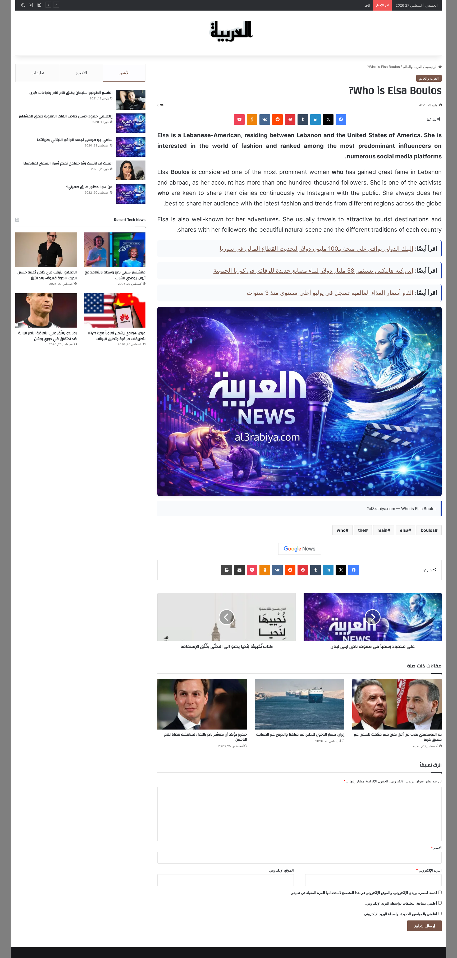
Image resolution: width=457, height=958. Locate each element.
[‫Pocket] (239, 119)
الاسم (436, 848)
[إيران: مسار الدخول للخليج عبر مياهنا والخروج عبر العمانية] (299, 704)
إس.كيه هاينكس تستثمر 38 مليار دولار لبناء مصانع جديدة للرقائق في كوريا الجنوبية (313, 270)
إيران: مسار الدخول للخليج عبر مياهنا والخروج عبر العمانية (300, 734)
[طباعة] (226, 570)
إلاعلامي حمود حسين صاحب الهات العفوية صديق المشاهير (65, 116)
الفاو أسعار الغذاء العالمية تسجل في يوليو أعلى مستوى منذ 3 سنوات (330, 292)
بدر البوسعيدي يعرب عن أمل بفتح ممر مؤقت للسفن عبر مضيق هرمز (398, 737)
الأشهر (124, 72)
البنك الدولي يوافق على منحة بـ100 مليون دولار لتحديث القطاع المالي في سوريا (316, 248)
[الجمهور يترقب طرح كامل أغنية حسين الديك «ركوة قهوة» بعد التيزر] (45, 249)
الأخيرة (81, 72)
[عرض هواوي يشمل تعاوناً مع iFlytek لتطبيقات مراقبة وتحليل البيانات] (114, 310)
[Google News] (299, 549)
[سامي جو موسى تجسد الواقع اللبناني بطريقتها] (130, 147)
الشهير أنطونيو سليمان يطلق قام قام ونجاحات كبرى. (70, 92)
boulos (428, 530)
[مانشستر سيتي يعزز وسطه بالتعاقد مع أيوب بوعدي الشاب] (114, 249)
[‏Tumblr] (303, 119)
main (382, 530)
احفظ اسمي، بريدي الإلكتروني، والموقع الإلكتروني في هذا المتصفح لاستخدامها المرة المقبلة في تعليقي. (363, 893)
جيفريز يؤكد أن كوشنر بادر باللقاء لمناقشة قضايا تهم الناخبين (205, 737)
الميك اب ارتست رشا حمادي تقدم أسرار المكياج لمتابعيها (67, 163)
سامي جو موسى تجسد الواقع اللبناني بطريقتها (74, 139)
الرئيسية (431, 67)
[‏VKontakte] (264, 119)
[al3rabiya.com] (228, 33)
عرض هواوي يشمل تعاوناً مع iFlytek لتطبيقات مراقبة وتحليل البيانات (116, 336)
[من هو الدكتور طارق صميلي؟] (130, 194)
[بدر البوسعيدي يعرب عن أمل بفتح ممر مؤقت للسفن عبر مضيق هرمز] (397, 704)
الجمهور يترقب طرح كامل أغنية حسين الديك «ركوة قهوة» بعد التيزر (321, 5)
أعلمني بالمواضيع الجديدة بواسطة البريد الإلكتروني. (400, 914)
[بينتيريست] (290, 119)
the (361, 530)
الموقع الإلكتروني (281, 870)
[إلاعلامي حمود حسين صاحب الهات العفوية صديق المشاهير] (130, 123)
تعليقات (37, 72)
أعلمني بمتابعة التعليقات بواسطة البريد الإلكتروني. (401, 903)
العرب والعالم (412, 67)
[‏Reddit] (277, 119)
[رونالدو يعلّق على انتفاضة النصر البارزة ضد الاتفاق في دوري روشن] (45, 310)
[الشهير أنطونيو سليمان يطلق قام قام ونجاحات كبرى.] (130, 100)
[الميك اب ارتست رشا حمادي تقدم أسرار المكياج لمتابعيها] (130, 170)
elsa (404, 530)
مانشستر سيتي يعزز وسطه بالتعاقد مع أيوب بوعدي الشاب (115, 275)
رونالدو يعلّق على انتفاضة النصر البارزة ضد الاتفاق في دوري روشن (47, 336)
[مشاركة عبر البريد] (239, 570)
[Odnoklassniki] (252, 119)
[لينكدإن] (315, 119)
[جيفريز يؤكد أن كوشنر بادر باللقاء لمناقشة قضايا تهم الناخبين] (202, 704)
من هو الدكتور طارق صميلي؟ (89, 187)
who (341, 530)
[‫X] (328, 119)
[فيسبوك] (341, 119)
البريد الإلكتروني (429, 870)
